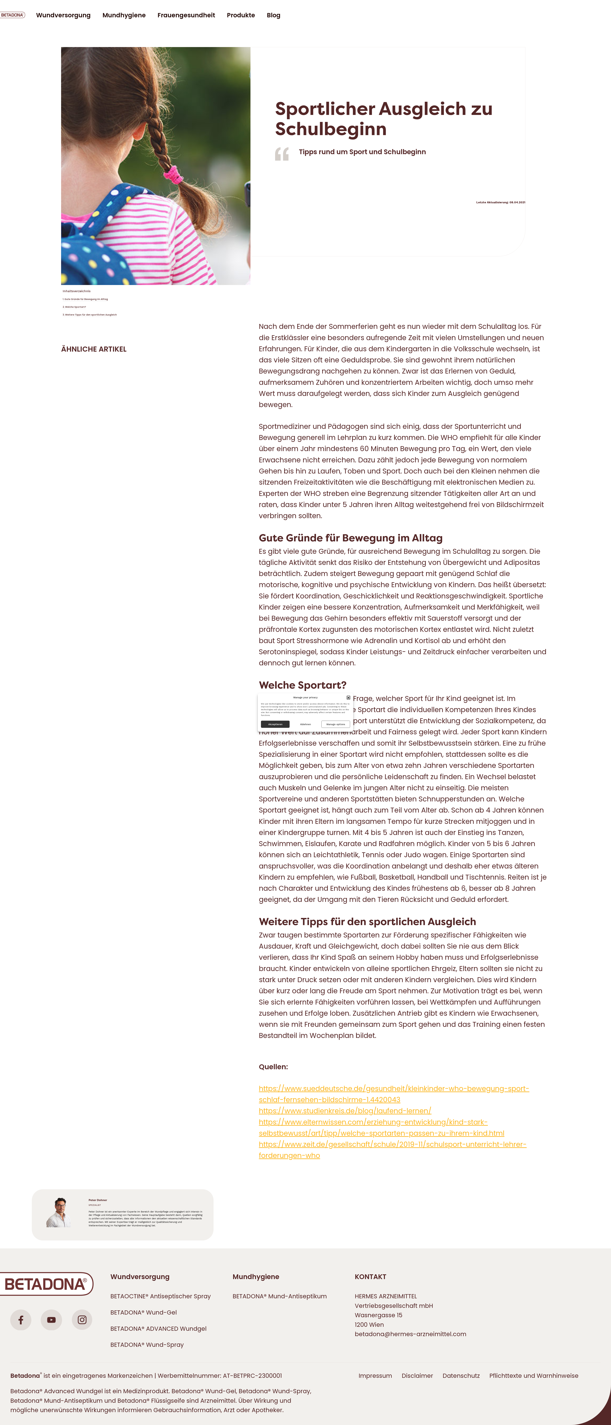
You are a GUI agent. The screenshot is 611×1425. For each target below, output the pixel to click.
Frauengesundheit (186, 15)
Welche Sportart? (75, 307)
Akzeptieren (275, 724)
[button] (348, 697)
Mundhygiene (256, 1276)
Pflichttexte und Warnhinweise (534, 1376)
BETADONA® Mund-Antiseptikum (280, 1296)
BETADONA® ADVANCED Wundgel (158, 1329)
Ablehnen (305, 724)
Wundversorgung (140, 1276)
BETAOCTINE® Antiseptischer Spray (160, 1296)
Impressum (375, 1376)
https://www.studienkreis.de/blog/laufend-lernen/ (345, 1111)
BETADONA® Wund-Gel (143, 1312)
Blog (274, 15)
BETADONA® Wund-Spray (147, 1345)
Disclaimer (417, 1376)
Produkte (241, 15)
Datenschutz (461, 1376)
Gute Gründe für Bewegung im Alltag (86, 299)
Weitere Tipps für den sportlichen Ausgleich (91, 314)
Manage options (336, 724)
